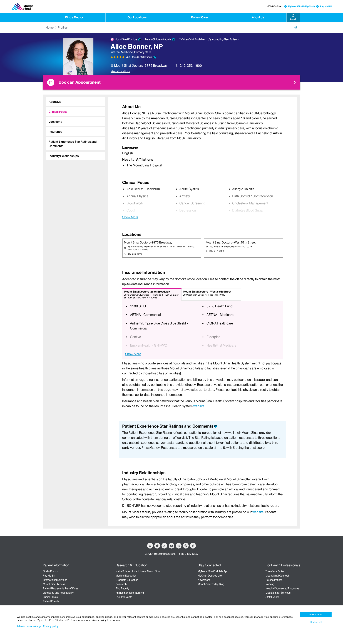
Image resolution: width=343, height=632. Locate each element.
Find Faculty (122, 588)
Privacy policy (50, 626)
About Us (258, 17)
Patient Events (51, 601)
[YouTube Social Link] (171, 546)
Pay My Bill (326, 6)
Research (121, 584)
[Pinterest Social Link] (186, 546)
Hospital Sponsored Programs (282, 588)
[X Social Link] (164, 546)
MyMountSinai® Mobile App (213, 571)
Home (50, 27)
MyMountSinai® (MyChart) (301, 6)
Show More (130, 217)
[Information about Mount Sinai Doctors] (139, 39)
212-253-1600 (191, 66)
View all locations (120, 71)
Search (293, 19)
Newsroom (204, 580)
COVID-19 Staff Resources (160, 553)
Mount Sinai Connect (277, 575)
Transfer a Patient (275, 571)
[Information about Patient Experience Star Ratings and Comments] (154, 57)
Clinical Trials (50, 597)
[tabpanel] (202, 135)
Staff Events (272, 597)
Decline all (316, 622)
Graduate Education (127, 580)
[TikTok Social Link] (193, 546)
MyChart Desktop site (210, 575)
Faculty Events (124, 597)
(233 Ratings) (145, 57)
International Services (55, 580)
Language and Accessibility (58, 592)
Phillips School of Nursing (130, 592)
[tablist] (74, 127)
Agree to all (315, 614)
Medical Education (126, 575)
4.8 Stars (131, 57)
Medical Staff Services (277, 592)
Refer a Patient (273, 580)
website (198, 406)
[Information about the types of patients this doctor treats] (173, 39)
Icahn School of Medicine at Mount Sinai (138, 571)
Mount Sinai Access (54, 584)
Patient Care (199, 17)
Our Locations (137, 17)
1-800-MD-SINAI (273, 6)
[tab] (75, 101)
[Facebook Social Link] (157, 546)
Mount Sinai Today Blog (211, 584)
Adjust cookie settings (29, 626)
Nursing (269, 584)
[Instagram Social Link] (179, 546)
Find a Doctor (74, 17)
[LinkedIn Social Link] (150, 546)
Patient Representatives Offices (60, 588)
